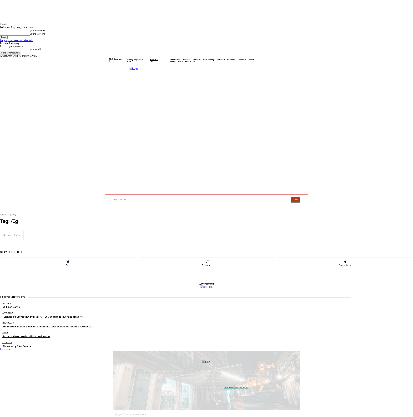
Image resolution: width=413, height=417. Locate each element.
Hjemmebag (8, 323)
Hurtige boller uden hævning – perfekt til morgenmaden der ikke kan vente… (47, 326)
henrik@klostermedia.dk (236, 387)
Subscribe (345, 260)
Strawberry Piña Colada (16, 346)
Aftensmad (7, 313)
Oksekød (6, 303)
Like (68, 260)
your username (37, 30)
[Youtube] (302, 61)
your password (37, 33)
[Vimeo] (298, 61)
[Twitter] (295, 61)
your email (35, 49)
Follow (206, 260)
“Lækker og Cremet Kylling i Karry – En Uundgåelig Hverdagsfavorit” (43, 316)
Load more (5, 349)
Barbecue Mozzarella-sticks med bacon (26, 336)
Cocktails (7, 343)
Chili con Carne (11, 306)
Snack (5, 333)
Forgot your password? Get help (16, 40)
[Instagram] (291, 61)
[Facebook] (287, 61)
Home (3, 214)
